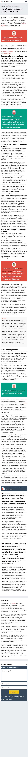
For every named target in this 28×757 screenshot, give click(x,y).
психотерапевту (7, 53)
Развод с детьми (9, 5)
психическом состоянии (7, 51)
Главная (3, 5)
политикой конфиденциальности (10, 698)
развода (16, 19)
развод (25, 403)
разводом (13, 603)
